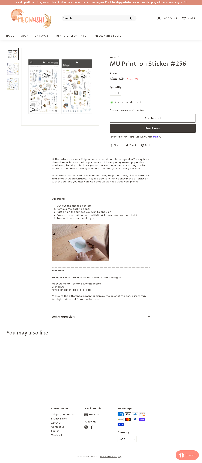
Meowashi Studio (108, 35)
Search (55, 431)
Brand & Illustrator (72, 35)
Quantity (116, 87)
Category (42, 35)
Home (10, 35)
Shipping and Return (62, 414)
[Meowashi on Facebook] (91, 427)
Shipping (114, 110)
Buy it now (153, 128)
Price (113, 73)
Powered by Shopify (110, 456)
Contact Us (57, 426)
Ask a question (63, 317)
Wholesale (57, 435)
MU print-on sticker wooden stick (115, 215)
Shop (24, 35)
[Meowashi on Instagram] (86, 427)
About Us (56, 422)
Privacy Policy (59, 418)
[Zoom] (60, 86)
